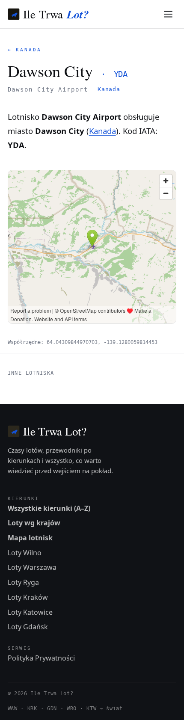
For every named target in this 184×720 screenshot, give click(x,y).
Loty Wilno (25, 552)
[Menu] (168, 14)
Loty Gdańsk (28, 626)
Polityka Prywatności (41, 658)
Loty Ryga (23, 582)
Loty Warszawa (32, 567)
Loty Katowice (30, 612)
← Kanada (25, 50)
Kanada (109, 89)
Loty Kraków (28, 597)
